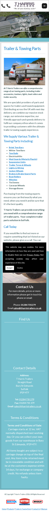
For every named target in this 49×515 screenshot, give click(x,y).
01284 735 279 (26, 399)
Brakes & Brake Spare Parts (22, 173)
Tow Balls (13, 153)
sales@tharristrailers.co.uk (27, 406)
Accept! (10, 268)
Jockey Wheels (16, 171)
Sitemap (44, 509)
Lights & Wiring (16, 168)
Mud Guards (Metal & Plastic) (23, 159)
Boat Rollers (15, 176)
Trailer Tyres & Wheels (20, 165)
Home (4, 509)
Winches (13, 179)
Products (10, 509)
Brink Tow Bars (16, 147)
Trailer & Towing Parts (23, 509)
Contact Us (36, 509)
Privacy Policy (33, 255)
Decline (20, 268)
